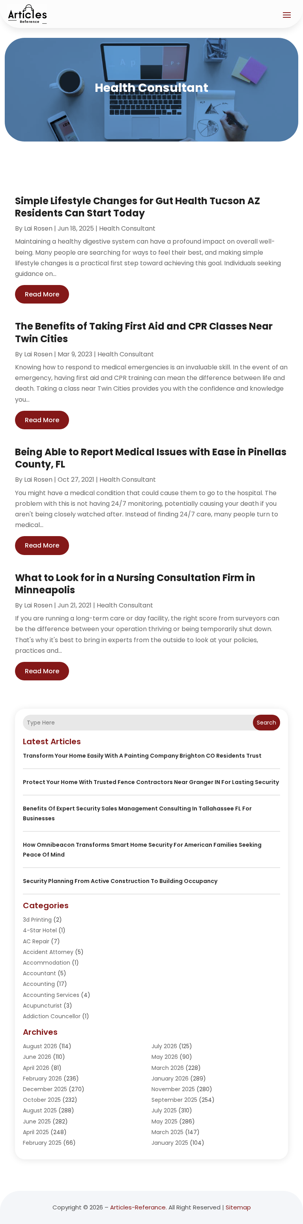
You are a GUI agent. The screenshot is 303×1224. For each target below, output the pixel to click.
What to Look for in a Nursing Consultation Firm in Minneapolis (135, 583)
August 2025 (40, 1110)
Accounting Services (51, 995)
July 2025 (164, 1110)
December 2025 (45, 1089)
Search (266, 723)
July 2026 (164, 1046)
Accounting (39, 984)
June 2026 (37, 1057)
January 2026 (170, 1078)
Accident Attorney (48, 952)
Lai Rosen (38, 228)
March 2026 (168, 1068)
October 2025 (42, 1100)
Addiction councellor (51, 1016)
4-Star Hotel (40, 930)
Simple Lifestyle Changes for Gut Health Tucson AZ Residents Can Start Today (137, 207)
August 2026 (40, 1046)
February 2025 (42, 1143)
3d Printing (37, 920)
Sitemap (238, 1207)
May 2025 (165, 1121)
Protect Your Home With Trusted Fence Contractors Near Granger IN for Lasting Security (151, 782)
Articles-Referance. (138, 1207)
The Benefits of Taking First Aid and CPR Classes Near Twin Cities (144, 332)
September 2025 (174, 1100)
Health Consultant (127, 228)
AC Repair (36, 941)
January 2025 (170, 1143)
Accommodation (46, 963)
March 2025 (167, 1132)
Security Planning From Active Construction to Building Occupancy (120, 881)
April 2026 (36, 1068)
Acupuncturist (42, 1006)
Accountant (39, 973)
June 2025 (37, 1121)
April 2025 (36, 1132)
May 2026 (165, 1057)
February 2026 (42, 1078)
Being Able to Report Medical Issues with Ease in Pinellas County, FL (150, 458)
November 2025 (173, 1089)
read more (42, 294)
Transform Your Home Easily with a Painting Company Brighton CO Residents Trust (142, 756)
